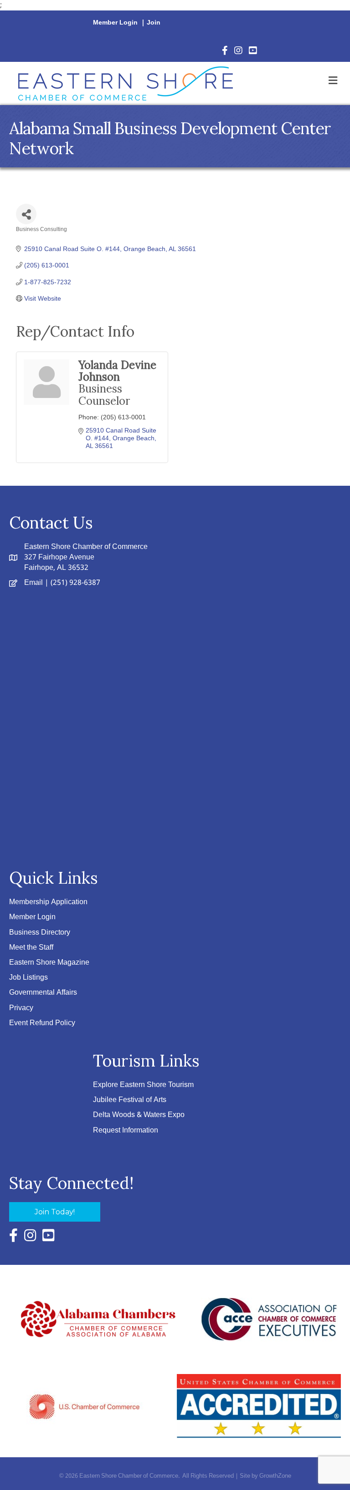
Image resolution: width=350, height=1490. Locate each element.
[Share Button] (26, 214)
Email (33, 583)
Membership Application (48, 902)
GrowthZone (275, 1476)
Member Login (115, 22)
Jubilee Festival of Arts (129, 1100)
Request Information (125, 1130)
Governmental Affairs (43, 993)
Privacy (21, 1008)
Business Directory (39, 932)
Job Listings (28, 978)
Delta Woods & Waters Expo (139, 1115)
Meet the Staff (31, 947)
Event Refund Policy (42, 1023)
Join (153, 22)
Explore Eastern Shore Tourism (143, 1085)
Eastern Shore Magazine (49, 962)
